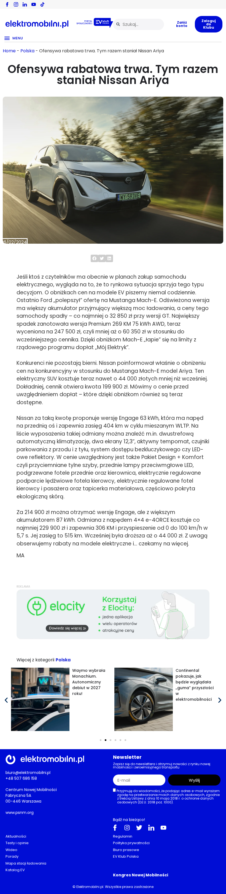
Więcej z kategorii (35, 660)
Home (9, 51)
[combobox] (138, 24)
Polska (27, 51)
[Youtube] (163, 828)
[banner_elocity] (113, 638)
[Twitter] (139, 828)
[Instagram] (127, 828)
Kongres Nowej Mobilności (140, 875)
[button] (94, 258)
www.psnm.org (20, 812)
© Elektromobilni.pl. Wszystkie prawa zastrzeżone (113, 886)
